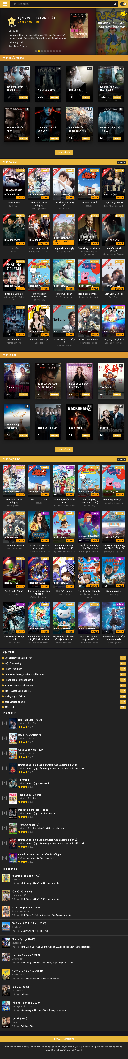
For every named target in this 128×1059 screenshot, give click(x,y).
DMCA (57, 1039)
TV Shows (54, 978)
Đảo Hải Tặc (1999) (22, 891)
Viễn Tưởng (43, 768)
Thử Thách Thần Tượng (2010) (28, 971)
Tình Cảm (31, 723)
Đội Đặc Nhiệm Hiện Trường (33, 809)
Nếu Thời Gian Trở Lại (30, 720)
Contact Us (69, 1039)
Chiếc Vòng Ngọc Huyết (30, 750)
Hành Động (32, 768)
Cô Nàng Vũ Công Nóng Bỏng (42, 18)
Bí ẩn (72, 768)
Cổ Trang (36, 947)
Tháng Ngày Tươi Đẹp (30, 794)
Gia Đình (60, 828)
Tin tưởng (23, 779)
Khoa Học (64, 768)
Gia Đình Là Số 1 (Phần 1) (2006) (29, 923)
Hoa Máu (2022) (20, 987)
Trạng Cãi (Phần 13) (28, 824)
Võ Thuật (45, 947)
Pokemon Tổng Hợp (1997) (26, 875)
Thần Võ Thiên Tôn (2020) (26, 1002)
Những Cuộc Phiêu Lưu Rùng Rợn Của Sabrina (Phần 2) (47, 839)
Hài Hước (41, 828)
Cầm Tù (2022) (19, 1018)
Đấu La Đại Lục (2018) (23, 939)
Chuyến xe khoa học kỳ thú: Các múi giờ (39, 854)
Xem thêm (63, 152)
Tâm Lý (30, 738)
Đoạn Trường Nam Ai (29, 735)
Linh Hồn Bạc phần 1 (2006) (26, 955)
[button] (36, 51)
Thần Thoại (57, 962)
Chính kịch (79, 768)
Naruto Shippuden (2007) (26, 907)
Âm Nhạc (31, 858)
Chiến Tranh (44, 783)
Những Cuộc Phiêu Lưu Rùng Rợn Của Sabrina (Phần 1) (47, 765)
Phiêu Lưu (54, 768)
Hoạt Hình (49, 858)
